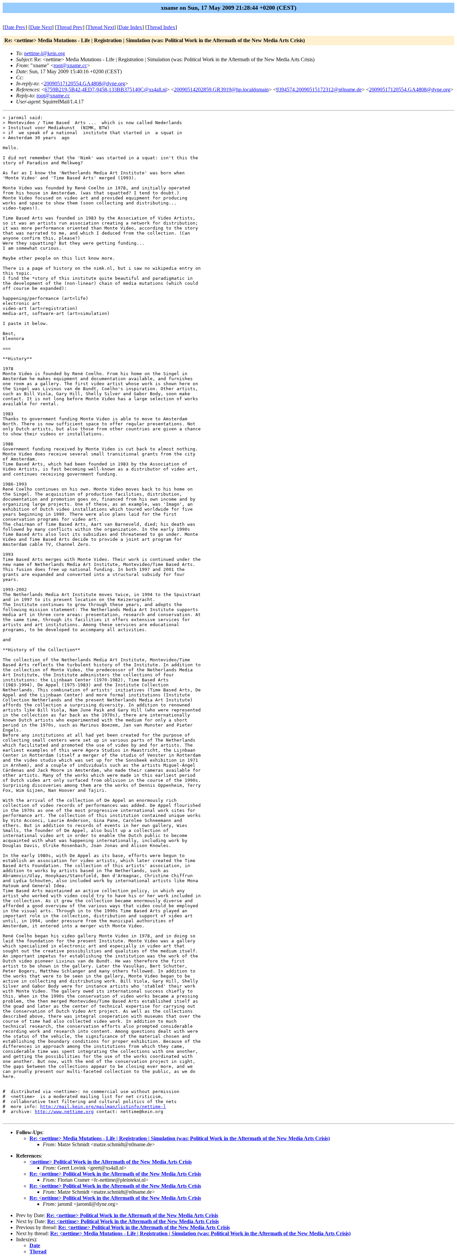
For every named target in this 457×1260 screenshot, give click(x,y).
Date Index (130, 27)
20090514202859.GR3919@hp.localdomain (221, 89)
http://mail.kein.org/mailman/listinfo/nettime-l (103, 1106)
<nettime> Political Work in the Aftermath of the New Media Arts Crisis (110, 1162)
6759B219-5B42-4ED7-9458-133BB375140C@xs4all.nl (105, 89)
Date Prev (14, 27)
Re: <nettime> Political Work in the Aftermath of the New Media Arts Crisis (115, 1174)
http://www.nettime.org (64, 1111)
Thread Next (100, 27)
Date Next (41, 27)
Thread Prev (70, 27)
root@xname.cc (70, 65)
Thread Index (161, 27)
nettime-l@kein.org (44, 53)
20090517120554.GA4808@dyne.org (84, 83)
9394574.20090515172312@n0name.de (319, 89)
